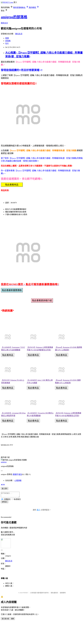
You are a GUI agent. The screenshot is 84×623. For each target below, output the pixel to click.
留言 (20, 474)
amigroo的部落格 (14, 17)
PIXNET (25, 593)
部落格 (7, 41)
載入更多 (4, 488)
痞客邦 (15, 474)
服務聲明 (63, 593)
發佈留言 (4, 502)
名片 (7, 43)
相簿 (7, 38)
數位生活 (18, 34)
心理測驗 (17, 480)
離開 (12, 619)
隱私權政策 (54, 593)
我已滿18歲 (5, 619)
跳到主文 (4, 23)
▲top (3, 484)
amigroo (4, 462)
